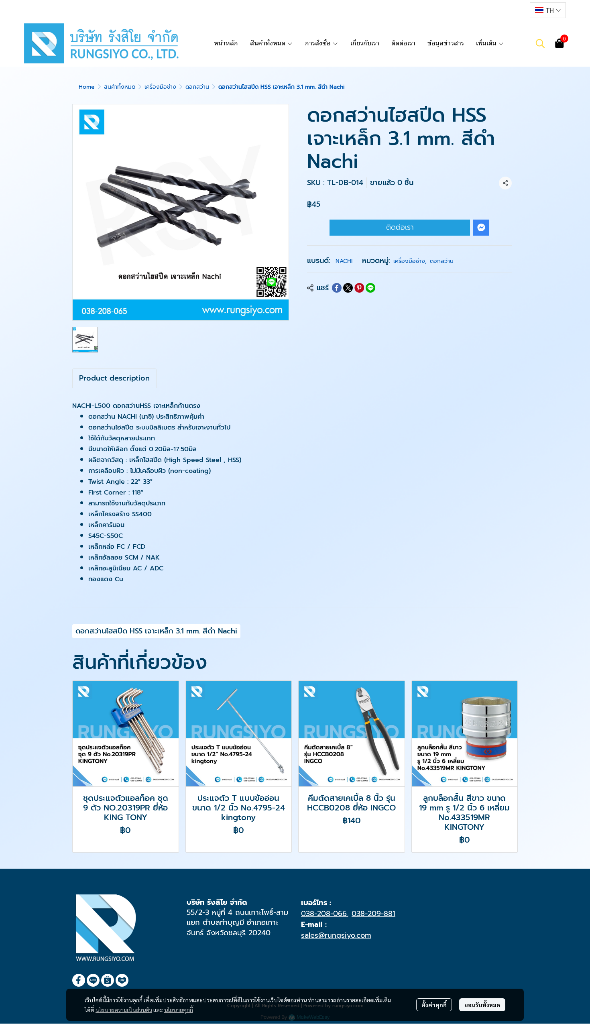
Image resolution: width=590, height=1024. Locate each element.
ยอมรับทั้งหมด (482, 1004)
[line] (488, 10)
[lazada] (517, 10)
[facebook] (474, 10)
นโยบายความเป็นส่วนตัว (124, 1009)
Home (87, 87)
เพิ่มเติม (487, 43)
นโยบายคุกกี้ (178, 1009)
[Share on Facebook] (337, 288)
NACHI (344, 261)
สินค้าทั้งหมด (119, 87)
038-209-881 (373, 913)
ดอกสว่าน (197, 87)
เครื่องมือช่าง (160, 87)
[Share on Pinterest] (359, 288)
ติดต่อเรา (400, 227)
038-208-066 (324, 913)
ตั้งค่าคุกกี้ (434, 1004)
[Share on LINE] (370, 288)
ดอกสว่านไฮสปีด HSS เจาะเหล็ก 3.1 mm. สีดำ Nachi (156, 631)
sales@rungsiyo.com (336, 935)
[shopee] (502, 10)
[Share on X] (348, 288)
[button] (548, 10)
